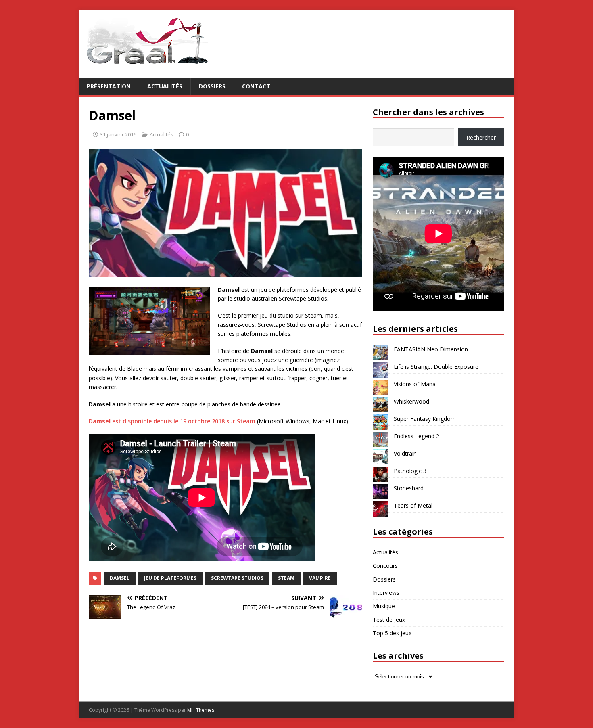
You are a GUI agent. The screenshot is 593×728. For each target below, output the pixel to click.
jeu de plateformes (170, 578)
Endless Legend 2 (416, 436)
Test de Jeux (389, 619)
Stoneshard (409, 488)
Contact (256, 86)
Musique (384, 606)
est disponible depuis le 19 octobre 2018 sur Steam (172, 421)
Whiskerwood (411, 401)
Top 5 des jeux (392, 633)
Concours (385, 565)
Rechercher (481, 137)
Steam (286, 578)
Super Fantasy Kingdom (425, 419)
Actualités (164, 86)
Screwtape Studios (237, 578)
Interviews (386, 592)
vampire (320, 578)
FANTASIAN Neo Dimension (431, 349)
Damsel (119, 578)
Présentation (109, 86)
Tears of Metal (413, 505)
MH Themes (200, 710)
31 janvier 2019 (118, 134)
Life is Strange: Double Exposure (436, 366)
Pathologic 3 (410, 471)
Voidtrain (405, 453)
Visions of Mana (415, 384)
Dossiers (212, 86)
